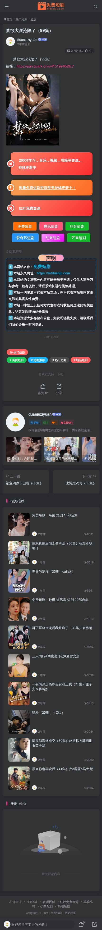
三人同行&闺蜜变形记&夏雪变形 (55, 655)
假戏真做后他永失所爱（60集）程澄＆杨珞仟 (62, 545)
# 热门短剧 (59, 360)
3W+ (37, 422)
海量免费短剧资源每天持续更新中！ (47, 187)
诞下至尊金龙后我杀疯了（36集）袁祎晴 (62, 627)
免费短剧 (56, 913)
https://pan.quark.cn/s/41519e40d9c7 (45, 66)
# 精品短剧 (81, 360)
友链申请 (15, 901)
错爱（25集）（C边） (48, 712)
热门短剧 (21, 19)
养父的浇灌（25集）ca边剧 (52, 571)
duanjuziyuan (27, 39)
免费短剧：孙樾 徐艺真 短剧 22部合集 (60, 599)
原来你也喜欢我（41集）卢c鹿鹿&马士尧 (62, 768)
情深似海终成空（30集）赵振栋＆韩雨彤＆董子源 (62, 743)
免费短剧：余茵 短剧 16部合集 (55, 515)
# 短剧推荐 (38, 360)
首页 (9, 19)
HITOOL (32, 901)
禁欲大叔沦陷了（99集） (29, 30)
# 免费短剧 (16, 360)
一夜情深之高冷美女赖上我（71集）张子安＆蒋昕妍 (62, 686)
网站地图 (70, 913)
